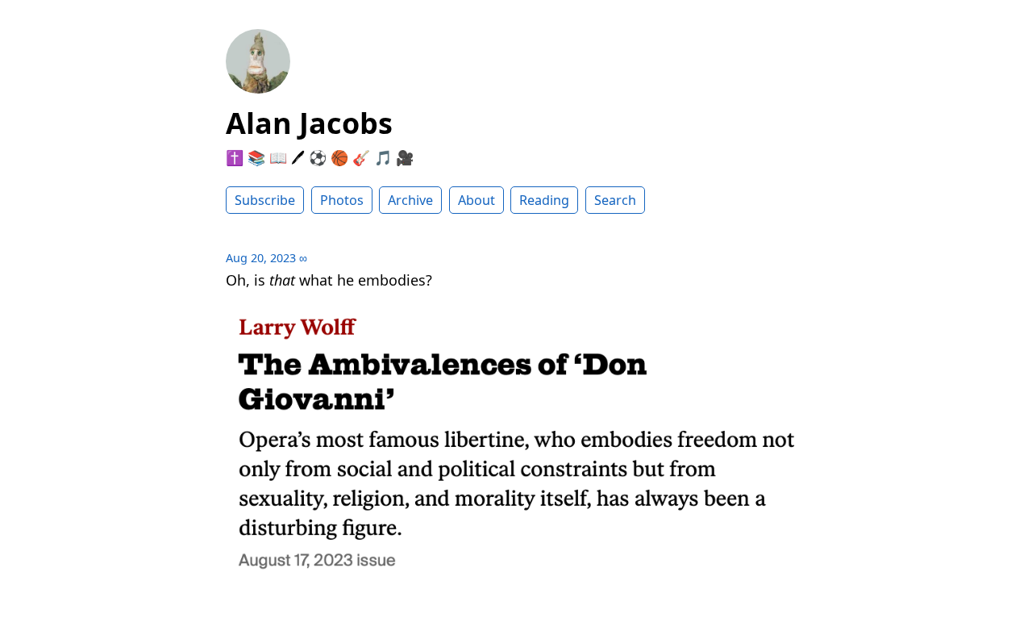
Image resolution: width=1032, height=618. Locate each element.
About (476, 200)
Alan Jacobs (309, 123)
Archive (410, 200)
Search (615, 200)
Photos (342, 200)
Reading (544, 200)
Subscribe (265, 200)
